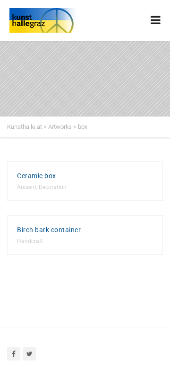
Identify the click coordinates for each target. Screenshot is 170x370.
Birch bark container (49, 230)
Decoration (53, 187)
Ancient (26, 187)
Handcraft (30, 241)
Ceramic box (36, 176)
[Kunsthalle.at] (56, 20)
